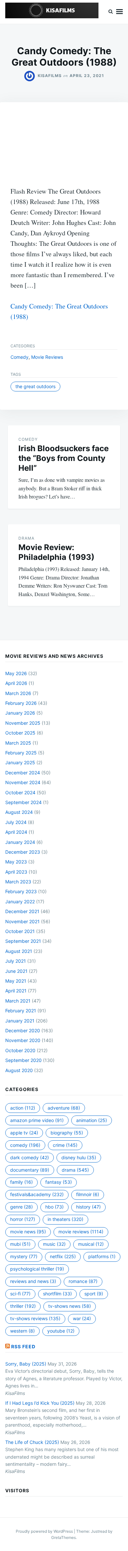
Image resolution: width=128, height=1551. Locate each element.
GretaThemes (63, 1537)
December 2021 (22, 911)
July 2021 (15, 961)
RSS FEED (23, 1346)
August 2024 (19, 812)
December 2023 (22, 852)
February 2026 (21, 703)
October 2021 (20, 931)
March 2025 (18, 743)
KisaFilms (50, 75)
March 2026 (18, 693)
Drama (26, 538)
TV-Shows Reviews (35, 1318)
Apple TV (24, 1132)
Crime (65, 1145)
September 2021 (23, 941)
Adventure (64, 1108)
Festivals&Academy (37, 1194)
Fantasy (58, 1182)
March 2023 (18, 881)
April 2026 (16, 683)
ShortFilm (57, 1293)
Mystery (23, 1256)
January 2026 (20, 713)
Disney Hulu (78, 1157)
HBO (54, 1207)
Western (22, 1331)
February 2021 (20, 1010)
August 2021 (18, 951)
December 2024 (22, 772)
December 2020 (22, 1030)
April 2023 (16, 872)
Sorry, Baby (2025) (25, 1364)
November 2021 (22, 921)
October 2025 (20, 733)
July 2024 (16, 822)
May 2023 (16, 861)
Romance (83, 1281)
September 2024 (23, 802)
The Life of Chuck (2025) (32, 1442)
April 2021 (16, 990)
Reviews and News (33, 1281)
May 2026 (16, 673)
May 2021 (15, 981)
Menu (119, 12)
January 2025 (20, 762)
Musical (91, 1244)
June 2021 (16, 971)
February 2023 (21, 891)
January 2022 (20, 901)
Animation (91, 1120)
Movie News (28, 1231)
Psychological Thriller (37, 1269)
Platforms (102, 1256)
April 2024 (16, 832)
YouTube (61, 1331)
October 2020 (20, 1050)
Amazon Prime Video (37, 1120)
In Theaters (65, 1219)
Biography (67, 1132)
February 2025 (21, 752)
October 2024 (20, 792)
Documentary (29, 1170)
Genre (21, 1207)
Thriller (23, 1306)
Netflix (63, 1256)
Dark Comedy (29, 1157)
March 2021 (18, 1001)
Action (22, 1108)
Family (21, 1182)
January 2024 (20, 842)
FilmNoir (87, 1194)
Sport (93, 1293)
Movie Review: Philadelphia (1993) (56, 552)
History (88, 1207)
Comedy (20, 357)
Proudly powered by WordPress (45, 1531)
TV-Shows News (69, 1306)
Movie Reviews (47, 357)
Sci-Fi (20, 1293)
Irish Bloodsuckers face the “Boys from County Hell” (63, 458)
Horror (22, 1219)
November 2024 (22, 782)
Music (54, 1244)
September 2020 (23, 1060)
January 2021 (19, 1020)
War (82, 1318)
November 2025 (22, 723)
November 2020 (22, 1040)
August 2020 (19, 1070)
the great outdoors (35, 386)
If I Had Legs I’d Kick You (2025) (40, 1403)
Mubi (20, 1244)
